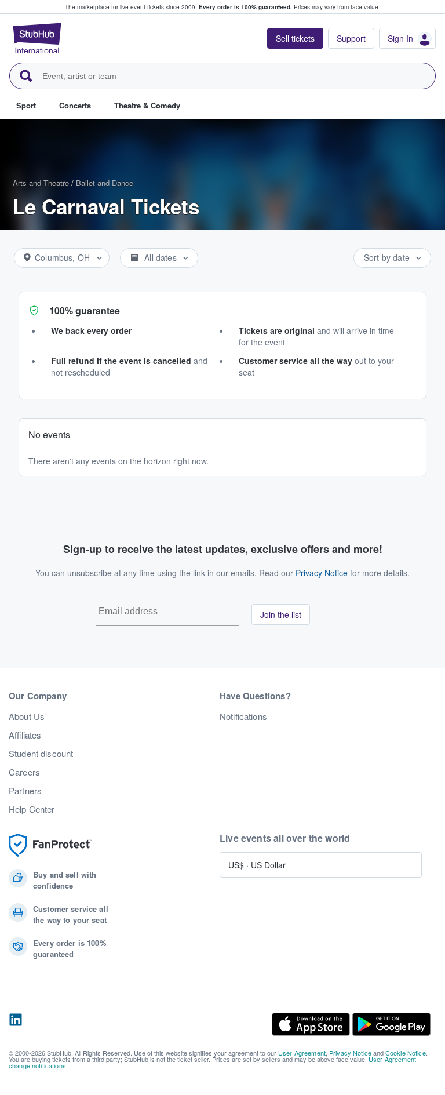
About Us (27, 716)
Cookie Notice (405, 1052)
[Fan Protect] (50, 845)
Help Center (32, 809)
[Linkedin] (16, 1024)
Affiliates (25, 735)
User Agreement (302, 1052)
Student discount (41, 753)
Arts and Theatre (41, 182)
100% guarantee (84, 310)
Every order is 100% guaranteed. (245, 7)
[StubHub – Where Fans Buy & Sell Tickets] (37, 38)
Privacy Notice (322, 573)
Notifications (243, 716)
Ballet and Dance (104, 182)
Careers (24, 772)
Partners (25, 790)
